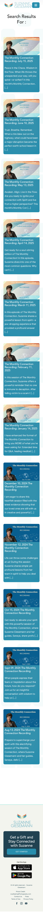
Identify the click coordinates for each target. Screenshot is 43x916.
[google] (21, 873)
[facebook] (17, 903)
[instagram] (21, 903)
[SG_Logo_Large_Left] (18, 2)
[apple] (21, 865)
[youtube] (26, 903)
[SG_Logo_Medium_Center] (21, 813)
